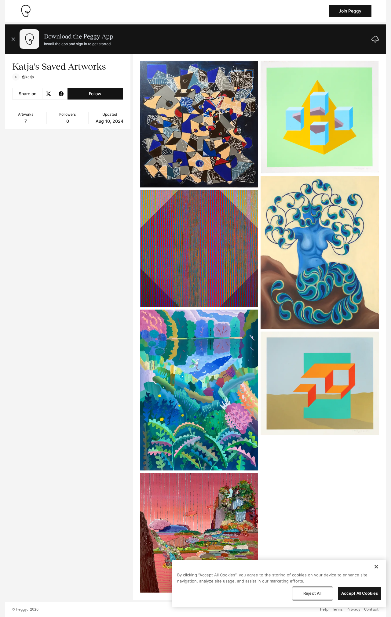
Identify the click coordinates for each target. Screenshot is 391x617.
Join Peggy (350, 10)
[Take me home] (26, 11)
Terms (337, 609)
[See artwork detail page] (199, 124)
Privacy (353, 609)
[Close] (376, 566)
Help (324, 609)
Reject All (312, 593)
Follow (95, 93)
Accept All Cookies (359, 593)
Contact (371, 609)
